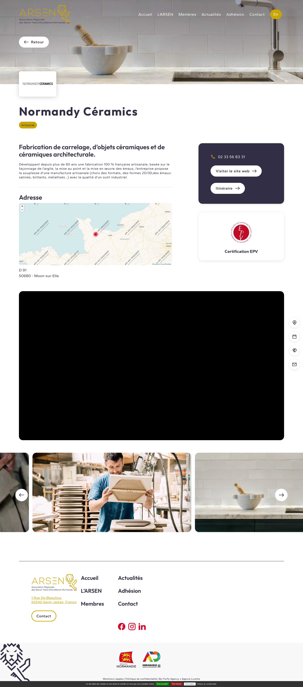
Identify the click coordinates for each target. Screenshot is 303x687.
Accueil (145, 14)
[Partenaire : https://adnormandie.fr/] (151, 660)
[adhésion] (294, 350)
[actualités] (294, 336)
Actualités (211, 14)
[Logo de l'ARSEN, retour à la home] (54, 590)
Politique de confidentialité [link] (206, 684)
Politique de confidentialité (141, 678)
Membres (187, 14)
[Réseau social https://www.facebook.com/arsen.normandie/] (121, 626)
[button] (95, 234)
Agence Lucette (191, 678)
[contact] (294, 364)
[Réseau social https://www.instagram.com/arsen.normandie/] (132, 626)
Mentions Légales (113, 678)
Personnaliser (189, 684)
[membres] (294, 322)
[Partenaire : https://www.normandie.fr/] (126, 660)
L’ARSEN (165, 14)
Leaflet (156, 264)
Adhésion (235, 14)
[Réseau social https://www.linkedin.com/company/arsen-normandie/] (142, 626)
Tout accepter (162, 684)
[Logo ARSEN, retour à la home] (44, 23)
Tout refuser (176, 684)
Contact (257, 14)
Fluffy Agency (171, 678)
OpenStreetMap (166, 264)
